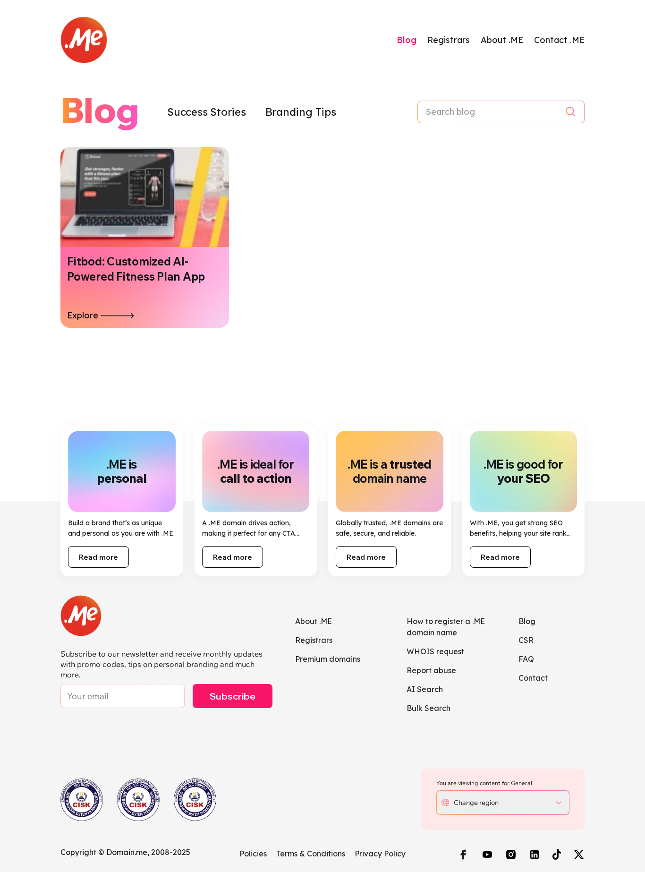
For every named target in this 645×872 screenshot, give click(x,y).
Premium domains (327, 659)
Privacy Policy (380, 853)
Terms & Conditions (310, 853)
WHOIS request (435, 651)
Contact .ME (559, 39)
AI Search (425, 689)
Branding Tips (300, 112)
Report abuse (431, 670)
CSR (526, 640)
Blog (406, 39)
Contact (533, 678)
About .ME (502, 39)
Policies (253, 853)
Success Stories (207, 112)
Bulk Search (428, 708)
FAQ (526, 659)
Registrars (448, 39)
